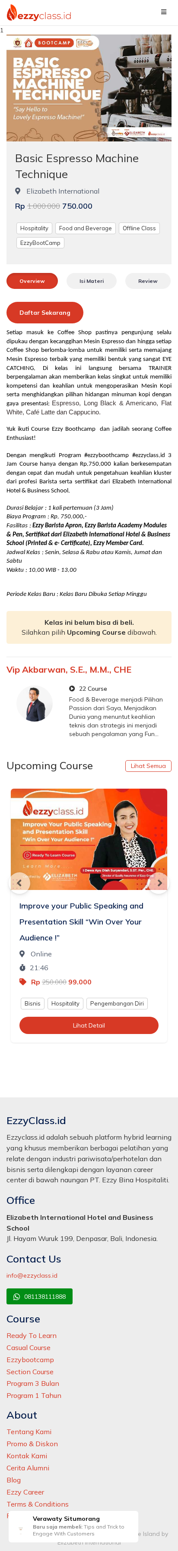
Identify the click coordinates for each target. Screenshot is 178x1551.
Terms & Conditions (37, 1504)
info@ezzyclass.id (31, 1275)
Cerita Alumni (27, 1467)
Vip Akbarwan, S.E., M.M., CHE (68, 669)
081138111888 (44, 1296)
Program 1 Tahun (33, 1395)
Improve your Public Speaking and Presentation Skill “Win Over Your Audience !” (81, 922)
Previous (19, 883)
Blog (13, 1480)
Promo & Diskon (32, 1443)
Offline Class (139, 228)
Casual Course (28, 1347)
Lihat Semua (148, 766)
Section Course (30, 1371)
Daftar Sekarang (44, 312)
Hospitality (34, 228)
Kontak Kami (26, 1455)
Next (158, 883)
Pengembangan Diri (117, 1003)
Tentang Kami (28, 1431)
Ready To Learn (31, 1335)
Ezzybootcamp (30, 1359)
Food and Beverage (85, 228)
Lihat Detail (89, 1025)
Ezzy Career (25, 1492)
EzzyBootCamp (40, 242)
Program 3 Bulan (32, 1383)
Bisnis (33, 1003)
